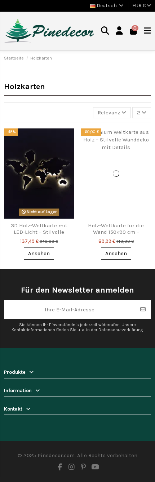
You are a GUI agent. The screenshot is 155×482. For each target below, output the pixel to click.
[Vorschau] (68, 139)
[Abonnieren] (143, 309)
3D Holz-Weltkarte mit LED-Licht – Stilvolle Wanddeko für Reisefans (39, 232)
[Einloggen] (119, 31)
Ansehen (39, 253)
